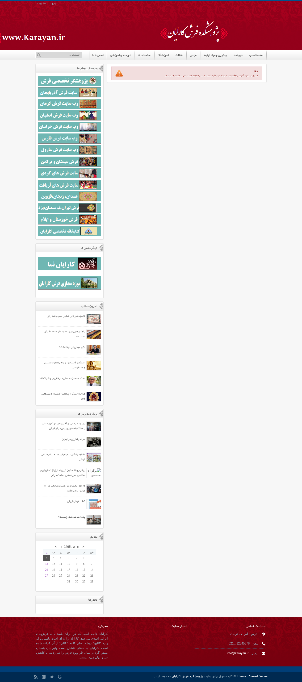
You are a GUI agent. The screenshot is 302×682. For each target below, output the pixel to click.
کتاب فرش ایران (76, 501)
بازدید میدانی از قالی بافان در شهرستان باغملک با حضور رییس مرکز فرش (63, 425)
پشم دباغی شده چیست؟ (71, 517)
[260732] (202, 25)
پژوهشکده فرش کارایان (187, 676)
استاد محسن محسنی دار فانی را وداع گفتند (62, 378)
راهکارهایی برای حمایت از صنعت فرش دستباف (64, 334)
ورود (53, 4)
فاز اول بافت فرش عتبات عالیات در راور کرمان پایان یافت (64, 488)
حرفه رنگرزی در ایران (73, 439)
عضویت (41, 4)
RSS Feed (36, 678)
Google (60, 678)
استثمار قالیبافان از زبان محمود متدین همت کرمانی (64, 365)
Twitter (52, 678)
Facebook (44, 678)
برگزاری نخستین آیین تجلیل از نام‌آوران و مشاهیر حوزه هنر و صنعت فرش (62, 472)
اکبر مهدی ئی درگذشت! (72, 347)
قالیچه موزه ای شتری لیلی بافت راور (66, 316)
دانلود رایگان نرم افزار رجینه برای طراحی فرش (63, 457)
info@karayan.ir (237, 653)
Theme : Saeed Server (252, 676)
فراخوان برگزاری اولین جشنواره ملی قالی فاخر (63, 396)
